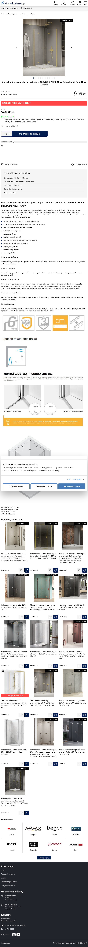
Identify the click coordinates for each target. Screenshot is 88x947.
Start (3, 14)
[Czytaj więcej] (44, 857)
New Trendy (13, 94)
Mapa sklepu (5, 943)
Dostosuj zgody (42, 486)
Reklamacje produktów (9, 882)
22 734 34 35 (9, 929)
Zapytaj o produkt (81, 164)
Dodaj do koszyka (31, 133)
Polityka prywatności (8, 886)
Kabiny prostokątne (28, 14)
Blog (2, 870)
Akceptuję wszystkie (72, 486)
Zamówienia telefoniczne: (17, 8)
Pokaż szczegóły (74, 479)
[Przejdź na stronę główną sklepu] (13, 3)
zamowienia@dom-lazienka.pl (15, 925)
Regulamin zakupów (8, 874)
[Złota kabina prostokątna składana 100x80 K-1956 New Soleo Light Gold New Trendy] (44, 47)
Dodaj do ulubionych (11, 164)
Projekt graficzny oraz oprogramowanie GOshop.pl (70, 943)
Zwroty (3, 878)
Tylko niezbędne (16, 486)
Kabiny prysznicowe (13, 14)
